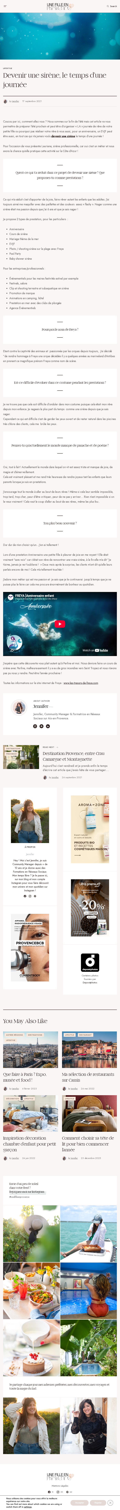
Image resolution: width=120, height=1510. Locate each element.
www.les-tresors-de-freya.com (81, 683)
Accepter (79, 1502)
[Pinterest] (35, 896)
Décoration (12, 1098)
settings (28, 1507)
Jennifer (40, 706)
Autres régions (14, 1035)
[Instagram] (30, 896)
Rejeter (98, 1502)
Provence (11, 754)
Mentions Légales (60, 1486)
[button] (5, 6)
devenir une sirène (63, 136)
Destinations (13, 748)
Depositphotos (90, 982)
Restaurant (85, 1035)
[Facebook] (25, 896)
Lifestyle (7, 68)
